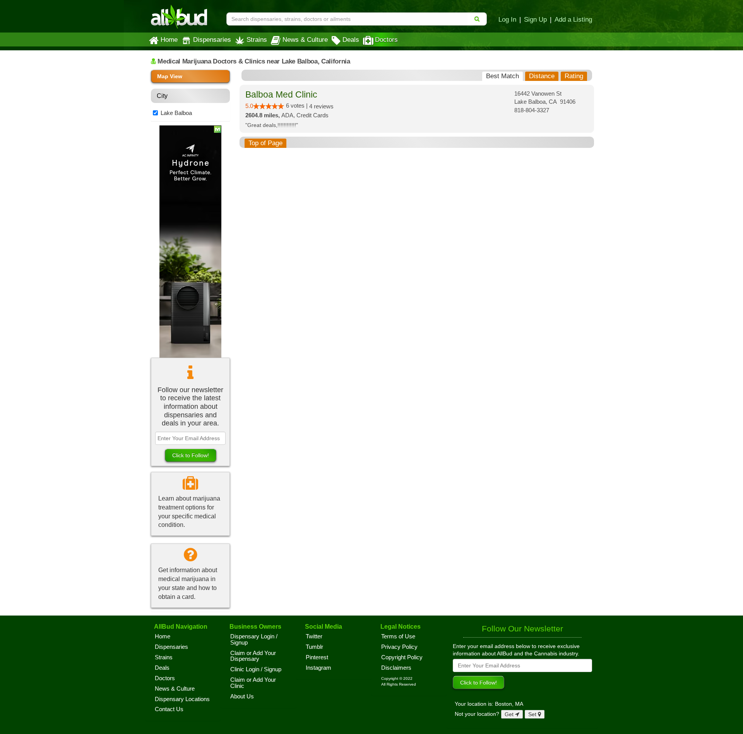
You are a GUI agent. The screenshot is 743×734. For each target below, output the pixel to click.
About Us (242, 696)
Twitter (314, 636)
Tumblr (314, 647)
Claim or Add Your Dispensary (253, 656)
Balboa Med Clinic (281, 94)
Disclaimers (396, 668)
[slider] (268, 106)
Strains (257, 39)
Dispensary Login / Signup (253, 639)
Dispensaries (212, 39)
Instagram (318, 668)
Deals (350, 39)
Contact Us (169, 709)
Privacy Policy (399, 647)
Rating (574, 76)
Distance (542, 76)
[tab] (502, 76)
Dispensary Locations (182, 699)
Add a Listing (573, 19)
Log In (507, 19)
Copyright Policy (402, 657)
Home (169, 39)
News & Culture (305, 39)
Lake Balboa (176, 113)
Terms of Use (398, 636)
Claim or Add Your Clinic (253, 683)
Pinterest (317, 657)
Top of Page (265, 143)
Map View (169, 76)
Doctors (386, 39)
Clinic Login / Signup (255, 669)
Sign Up (535, 19)
